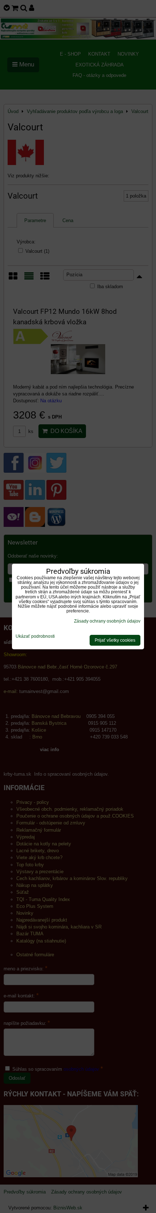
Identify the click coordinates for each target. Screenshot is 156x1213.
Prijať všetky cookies (115, 640)
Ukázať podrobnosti (35, 636)
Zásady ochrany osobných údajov (107, 621)
